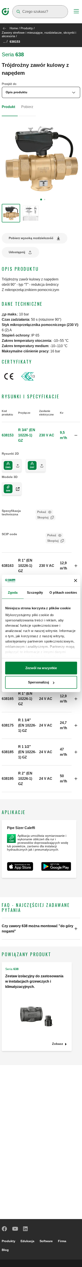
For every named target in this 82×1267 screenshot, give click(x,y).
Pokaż (41, 512)
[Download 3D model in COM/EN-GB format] (15, 488)
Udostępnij (17, 252)
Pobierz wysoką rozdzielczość (31, 238)
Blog (5, 1250)
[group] (11, 213)
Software (46, 1241)
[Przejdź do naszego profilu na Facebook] (4, 1228)
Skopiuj (43, 517)
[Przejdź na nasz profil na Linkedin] (25, 1228)
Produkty (27, 28)
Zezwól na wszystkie (41, 668)
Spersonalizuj (38, 682)
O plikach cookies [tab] (63, 592)
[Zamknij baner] (75, 580)
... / (5, 41)
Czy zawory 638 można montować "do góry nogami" (37, 928)
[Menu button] (76, 12)
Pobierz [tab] (27, 107)
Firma (62, 1241)
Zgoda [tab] (13, 592)
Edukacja (27, 1241)
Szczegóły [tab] (35, 592)
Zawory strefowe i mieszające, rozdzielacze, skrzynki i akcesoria (39, 34)
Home (14, 28)
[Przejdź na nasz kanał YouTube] (15, 1228)
